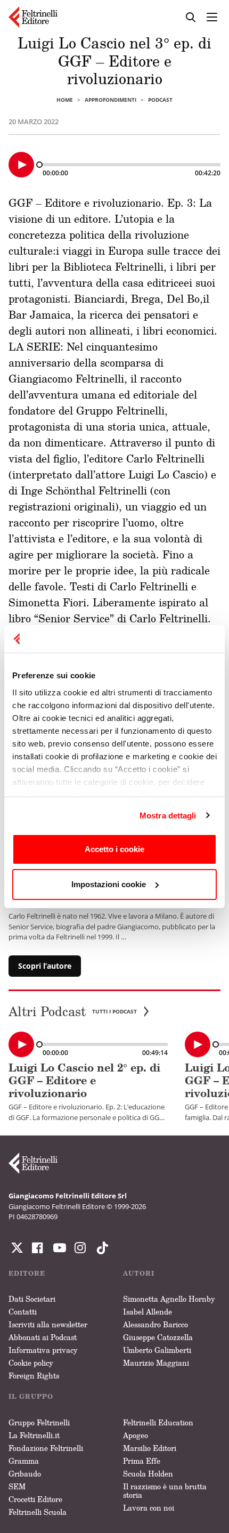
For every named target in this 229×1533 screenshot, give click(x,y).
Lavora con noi (148, 1507)
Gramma (24, 1460)
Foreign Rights (34, 1375)
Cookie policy (31, 1362)
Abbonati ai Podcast (43, 1337)
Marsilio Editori (149, 1448)
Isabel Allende (147, 1311)
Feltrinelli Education (158, 1422)
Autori (138, 1273)
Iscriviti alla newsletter (48, 1324)
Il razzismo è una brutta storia (165, 1490)
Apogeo (135, 1435)
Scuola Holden (148, 1473)
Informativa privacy (43, 1350)
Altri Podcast (73, 1011)
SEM (17, 1486)
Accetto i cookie (114, 849)
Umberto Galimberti (157, 1350)
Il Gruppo (31, 1396)
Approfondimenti (110, 99)
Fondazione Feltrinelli (46, 1448)
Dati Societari (32, 1298)
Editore (27, 1273)
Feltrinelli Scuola (38, 1512)
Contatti (23, 1311)
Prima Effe (141, 1460)
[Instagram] (100, 1247)
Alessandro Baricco (155, 1324)
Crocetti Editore (35, 1499)
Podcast (160, 99)
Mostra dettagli (168, 815)
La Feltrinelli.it (34, 1435)
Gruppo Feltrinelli (39, 1422)
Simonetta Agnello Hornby (169, 1298)
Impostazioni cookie (108, 884)
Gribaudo (25, 1473)
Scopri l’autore (44, 966)
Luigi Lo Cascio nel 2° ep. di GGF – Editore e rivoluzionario (84, 1080)
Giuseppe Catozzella (158, 1337)
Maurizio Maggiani (156, 1362)
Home (64, 99)
